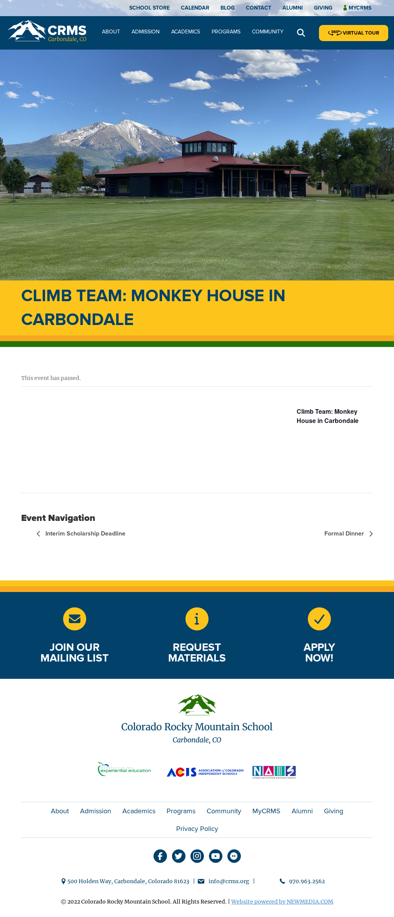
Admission (146, 31)
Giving (323, 8)
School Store (149, 8)
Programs (226, 31)
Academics (185, 31)
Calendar (195, 8)
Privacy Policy (197, 828)
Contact (258, 8)
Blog (227, 8)
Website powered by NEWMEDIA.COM (282, 901)
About (111, 31)
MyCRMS (266, 811)
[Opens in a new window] (197, 618)
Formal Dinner (345, 533)
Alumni (292, 8)
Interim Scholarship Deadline (84, 533)
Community (268, 31)
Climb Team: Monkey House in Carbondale (328, 416)
